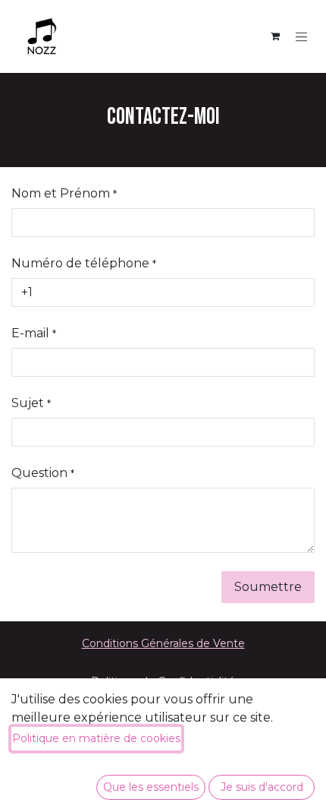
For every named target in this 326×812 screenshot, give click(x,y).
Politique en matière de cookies (96, 738)
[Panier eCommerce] (275, 36)
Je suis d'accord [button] (262, 787)
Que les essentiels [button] (151, 787)
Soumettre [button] (268, 587)
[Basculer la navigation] (301, 36)
